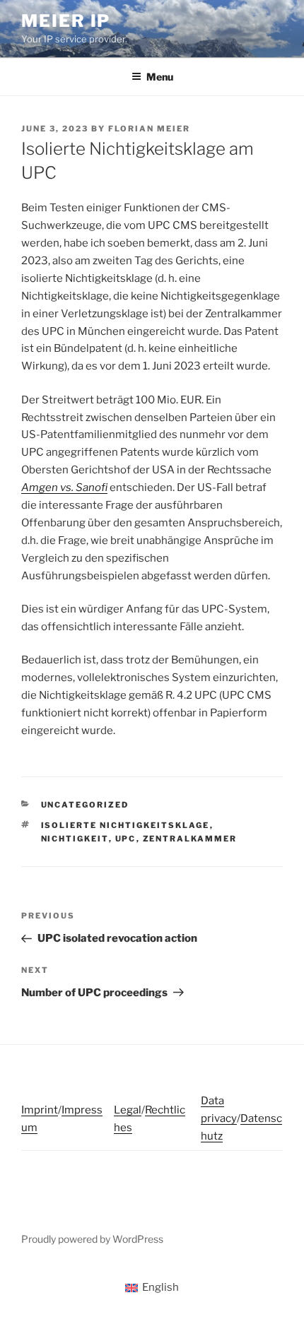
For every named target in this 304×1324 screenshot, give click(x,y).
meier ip (65, 21)
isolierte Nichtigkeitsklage (125, 825)
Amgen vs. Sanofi (64, 487)
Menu (159, 77)
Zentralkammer (190, 839)
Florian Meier (149, 129)
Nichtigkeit (75, 839)
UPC (125, 839)
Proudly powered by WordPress (92, 1239)
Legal (127, 1110)
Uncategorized (85, 805)
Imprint (39, 1110)
